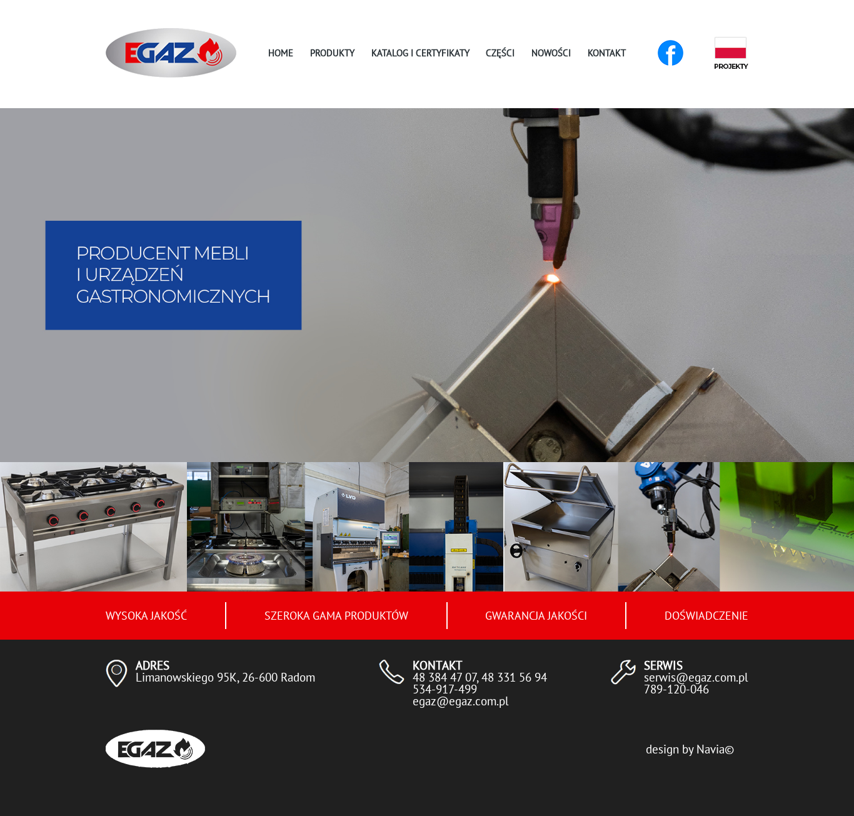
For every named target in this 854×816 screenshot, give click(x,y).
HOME (280, 53)
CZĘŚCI (500, 53)
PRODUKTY (332, 53)
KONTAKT (607, 53)
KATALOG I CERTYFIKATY (420, 53)
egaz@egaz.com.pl (461, 700)
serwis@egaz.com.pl (696, 677)
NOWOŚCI (551, 53)
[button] (403, 442)
